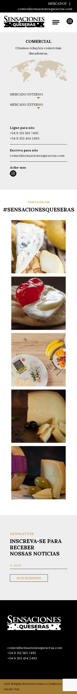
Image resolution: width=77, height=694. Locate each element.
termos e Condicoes (48, 684)
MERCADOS (57, 3)
